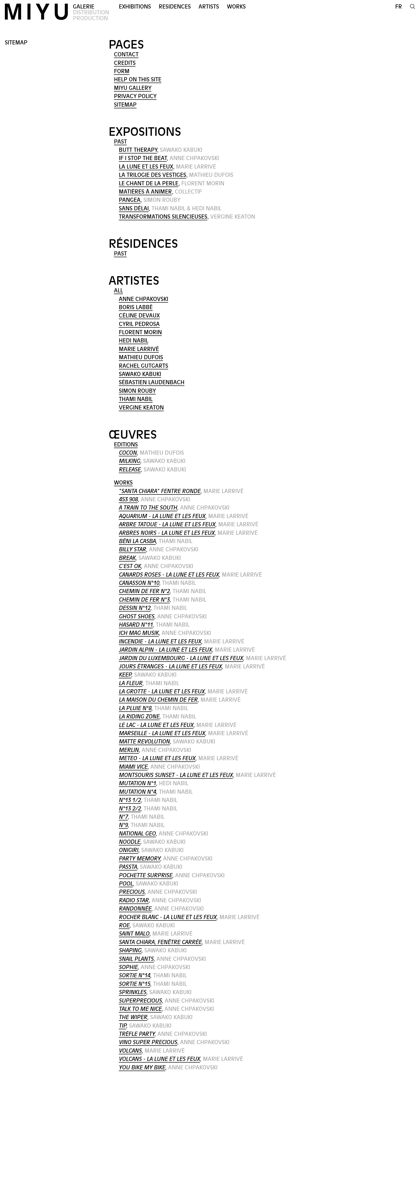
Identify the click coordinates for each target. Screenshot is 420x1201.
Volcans (130, 1051)
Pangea (129, 200)
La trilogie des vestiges (152, 175)
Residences (175, 6)
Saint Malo (134, 933)
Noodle (129, 842)
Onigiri (128, 850)
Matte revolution (144, 741)
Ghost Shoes (136, 616)
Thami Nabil (136, 399)
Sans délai (134, 208)
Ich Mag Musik (139, 633)
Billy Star (132, 549)
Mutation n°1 (137, 783)
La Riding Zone (139, 716)
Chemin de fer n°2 (144, 591)
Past (120, 141)
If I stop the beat (143, 158)
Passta (128, 867)
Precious (132, 892)
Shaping (130, 950)
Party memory (139, 858)
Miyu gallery (132, 88)
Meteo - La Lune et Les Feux (157, 758)
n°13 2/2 (130, 808)
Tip (122, 1025)
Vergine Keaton (141, 407)
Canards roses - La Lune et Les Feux (169, 574)
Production (90, 18)
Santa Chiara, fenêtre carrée (160, 942)
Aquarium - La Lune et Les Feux (162, 516)
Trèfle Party (137, 1034)
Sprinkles (132, 992)
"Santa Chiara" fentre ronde (160, 491)
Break (127, 558)
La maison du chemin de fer (158, 700)
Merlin (129, 750)
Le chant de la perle (148, 183)
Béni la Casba (137, 541)
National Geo (137, 833)
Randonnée (135, 908)
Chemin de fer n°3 (144, 599)
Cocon (128, 453)
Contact (126, 54)
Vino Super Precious (148, 1042)
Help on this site (137, 79)
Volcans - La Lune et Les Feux (159, 1059)
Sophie (128, 967)
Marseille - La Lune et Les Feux (162, 733)
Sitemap (125, 105)
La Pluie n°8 (135, 708)
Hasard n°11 (136, 625)
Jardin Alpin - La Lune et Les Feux (165, 650)
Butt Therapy (138, 150)
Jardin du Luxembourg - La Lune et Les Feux (181, 658)
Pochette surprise (145, 875)
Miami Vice (133, 767)
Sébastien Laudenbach (151, 382)
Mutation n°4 (137, 792)
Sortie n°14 (134, 975)
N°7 (123, 817)
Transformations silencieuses (163, 216)
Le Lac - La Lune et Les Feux (156, 725)
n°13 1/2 (130, 800)
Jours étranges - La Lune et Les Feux (170, 666)
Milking (129, 461)
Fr (398, 6)
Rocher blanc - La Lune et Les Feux (168, 917)
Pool (126, 883)
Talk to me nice (140, 1009)
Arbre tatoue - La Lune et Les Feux (167, 524)
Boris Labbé (136, 307)
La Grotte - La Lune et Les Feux (162, 691)
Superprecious (140, 1000)
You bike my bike (142, 1067)
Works (236, 6)
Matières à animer (145, 191)
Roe (124, 925)
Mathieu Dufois (141, 357)
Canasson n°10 (139, 583)
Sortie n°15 (134, 984)
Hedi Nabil (133, 340)
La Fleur (130, 683)
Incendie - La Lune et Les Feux (160, 641)
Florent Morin (140, 332)
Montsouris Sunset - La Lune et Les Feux (176, 775)
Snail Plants (136, 959)
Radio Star (134, 900)
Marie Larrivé (139, 349)
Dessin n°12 (134, 608)
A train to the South (148, 507)
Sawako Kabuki (140, 374)
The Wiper (133, 1017)
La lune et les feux (146, 166)
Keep (125, 675)
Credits (125, 63)
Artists (209, 6)
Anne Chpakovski (143, 299)
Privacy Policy (135, 96)
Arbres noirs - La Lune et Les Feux (167, 533)
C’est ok (130, 566)
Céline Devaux (139, 315)
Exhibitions (135, 6)
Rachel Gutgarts (143, 366)
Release (130, 469)
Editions (126, 444)
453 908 (128, 499)
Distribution (91, 12)
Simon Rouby (137, 391)
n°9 (123, 825)
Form (122, 71)
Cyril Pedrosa (139, 324)
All (118, 290)
